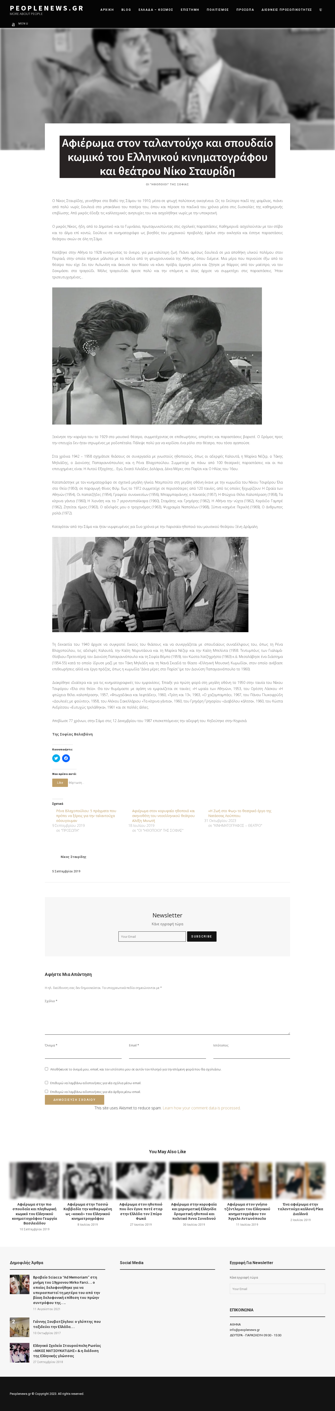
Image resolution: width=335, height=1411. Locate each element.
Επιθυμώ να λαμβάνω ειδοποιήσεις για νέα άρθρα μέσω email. (95, 1092)
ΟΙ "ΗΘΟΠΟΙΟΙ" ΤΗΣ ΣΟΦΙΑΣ (167, 184)
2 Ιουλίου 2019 (300, 1220)
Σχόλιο (51, 1001)
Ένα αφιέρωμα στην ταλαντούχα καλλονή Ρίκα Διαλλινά (300, 1209)
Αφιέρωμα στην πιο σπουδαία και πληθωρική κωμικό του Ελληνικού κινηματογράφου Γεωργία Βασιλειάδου (34, 1213)
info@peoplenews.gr (245, 1330)
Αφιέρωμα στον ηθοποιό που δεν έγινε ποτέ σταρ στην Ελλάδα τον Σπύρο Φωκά (141, 1211)
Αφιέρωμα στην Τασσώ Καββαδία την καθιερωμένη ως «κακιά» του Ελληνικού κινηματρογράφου (88, 1211)
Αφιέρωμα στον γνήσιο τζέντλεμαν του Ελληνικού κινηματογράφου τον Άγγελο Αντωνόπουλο (247, 1211)
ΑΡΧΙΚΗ (107, 10)
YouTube (135, 1279)
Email (134, 1045)
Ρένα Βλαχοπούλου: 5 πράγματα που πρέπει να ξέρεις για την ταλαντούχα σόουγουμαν (86, 815)
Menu (23, 23)
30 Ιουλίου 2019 (194, 1224)
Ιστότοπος (221, 1045)
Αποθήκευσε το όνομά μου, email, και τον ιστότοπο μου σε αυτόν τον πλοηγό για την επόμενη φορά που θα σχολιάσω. (135, 1069)
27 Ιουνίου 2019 (141, 1224)
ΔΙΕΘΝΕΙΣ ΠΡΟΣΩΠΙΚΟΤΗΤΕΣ (287, 10)
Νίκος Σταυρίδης (74, 857)
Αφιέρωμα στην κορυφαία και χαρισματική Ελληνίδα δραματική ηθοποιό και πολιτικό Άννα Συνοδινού (194, 1211)
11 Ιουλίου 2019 (247, 1224)
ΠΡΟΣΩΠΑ (245, 10)
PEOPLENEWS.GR (47, 8)
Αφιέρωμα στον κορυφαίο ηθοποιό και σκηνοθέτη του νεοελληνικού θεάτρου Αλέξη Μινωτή (163, 815)
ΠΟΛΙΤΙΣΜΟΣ (218, 10)
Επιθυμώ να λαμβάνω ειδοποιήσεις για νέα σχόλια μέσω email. (95, 1083)
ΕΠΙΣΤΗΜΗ (190, 10)
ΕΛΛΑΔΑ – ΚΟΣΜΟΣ (156, 10)
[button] (157, 356)
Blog (126, 10)
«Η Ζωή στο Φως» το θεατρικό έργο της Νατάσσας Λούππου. (239, 813)
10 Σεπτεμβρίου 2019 (35, 1229)
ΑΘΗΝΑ (235, 1324)
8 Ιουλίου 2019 (87, 1224)
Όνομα (51, 1045)
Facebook (122, 1279)
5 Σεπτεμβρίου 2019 (66, 871)
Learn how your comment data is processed (201, 1108)
